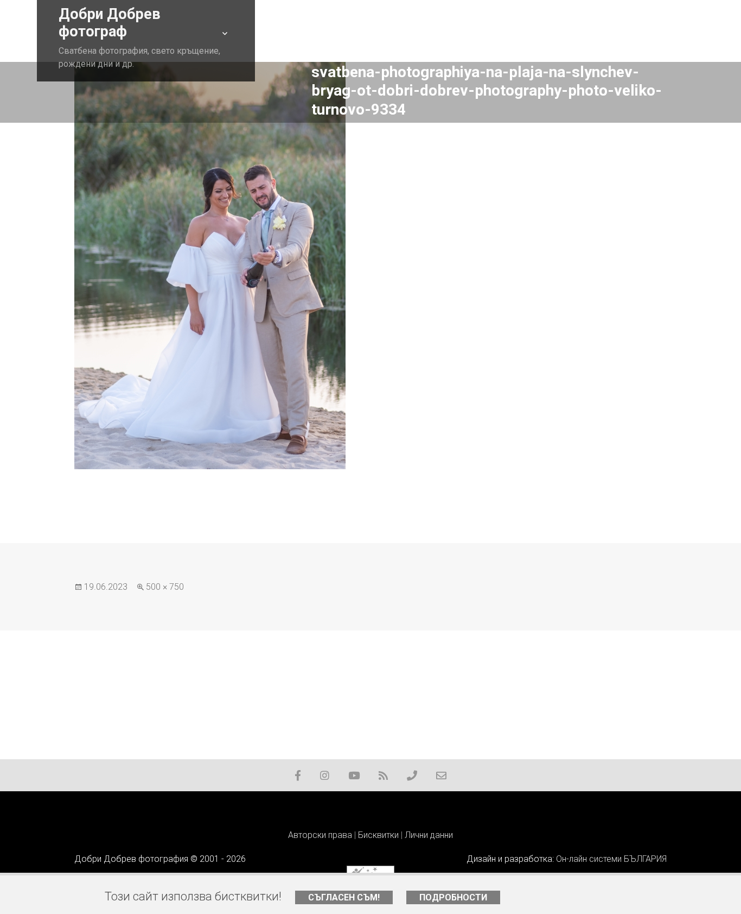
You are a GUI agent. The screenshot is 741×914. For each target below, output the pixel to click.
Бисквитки (378, 835)
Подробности (453, 897)
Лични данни (429, 835)
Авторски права (320, 835)
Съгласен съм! (344, 897)
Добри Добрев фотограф (110, 22)
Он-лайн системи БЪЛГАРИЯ (611, 859)
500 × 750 (165, 587)
